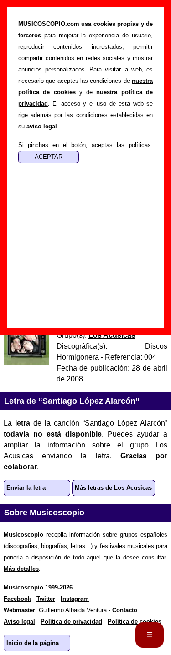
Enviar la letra (26, 487)
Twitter (45, 598)
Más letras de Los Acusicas (113, 487)
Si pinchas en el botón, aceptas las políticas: (85, 145)
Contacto (124, 610)
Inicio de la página (32, 643)
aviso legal (41, 126)
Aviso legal (19, 621)
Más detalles (21, 568)
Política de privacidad (71, 621)
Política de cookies (134, 621)
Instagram (75, 598)
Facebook (17, 598)
